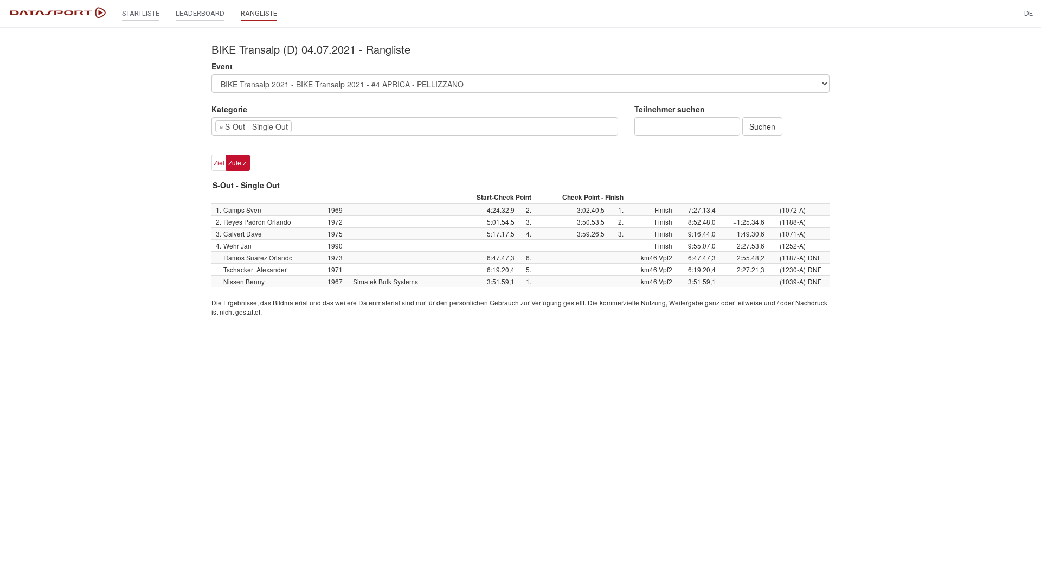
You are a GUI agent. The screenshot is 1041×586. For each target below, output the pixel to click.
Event (222, 66)
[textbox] (311, 126)
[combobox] (414, 126)
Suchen (762, 126)
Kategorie (229, 109)
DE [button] (1028, 13)
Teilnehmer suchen (669, 109)
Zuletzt (238, 162)
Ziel (219, 162)
